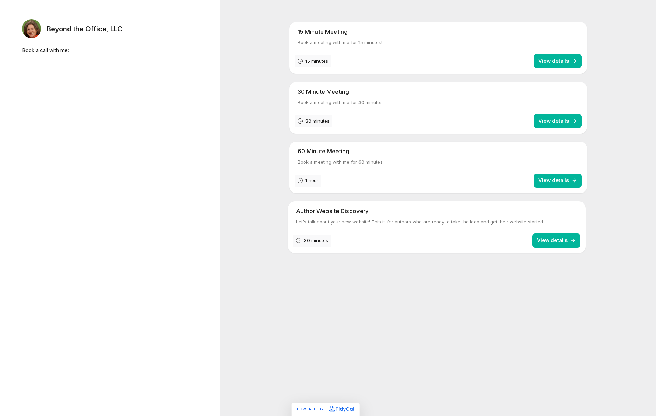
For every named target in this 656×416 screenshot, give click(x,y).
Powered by (311, 409)
